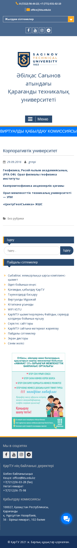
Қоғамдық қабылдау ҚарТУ (26, 289)
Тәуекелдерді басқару (22, 294)
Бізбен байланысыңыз (18, 474)
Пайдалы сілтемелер (22, 333)
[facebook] (28, 30)
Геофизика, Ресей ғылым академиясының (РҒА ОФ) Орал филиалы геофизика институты (35, 174)
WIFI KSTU (15, 309)
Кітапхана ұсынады (20, 304)
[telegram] (49, 30)
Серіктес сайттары (20, 323)
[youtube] (35, 30)
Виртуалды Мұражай (22, 299)
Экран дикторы (18, 338)
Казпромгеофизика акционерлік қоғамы (33, 186)
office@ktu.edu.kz (41, 10)
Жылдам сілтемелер (19, 19)
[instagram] (42, 30)
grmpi (32, 162)
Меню (43, 119)
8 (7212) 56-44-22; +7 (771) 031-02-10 (40, 3)
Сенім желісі (16, 343)
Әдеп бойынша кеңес (22, 284)
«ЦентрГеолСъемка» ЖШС (22, 204)
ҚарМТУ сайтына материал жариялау (33, 328)
